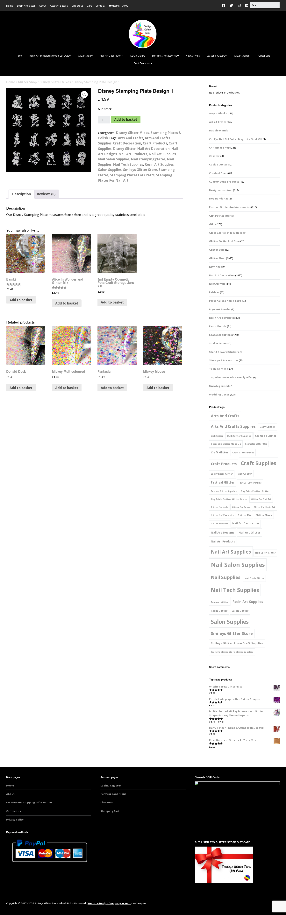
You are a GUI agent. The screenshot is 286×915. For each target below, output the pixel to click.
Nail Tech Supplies (128, 164)
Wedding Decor (219, 394)
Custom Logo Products (224, 181)
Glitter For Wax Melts (222, 515)
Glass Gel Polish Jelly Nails (225, 232)
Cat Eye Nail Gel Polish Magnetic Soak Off (235, 139)
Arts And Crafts (130, 138)
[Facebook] (224, 5)
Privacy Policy (15, 819)
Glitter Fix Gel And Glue (224, 241)
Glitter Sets (264, 55)
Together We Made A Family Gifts (231, 377)
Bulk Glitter (217, 436)
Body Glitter (267, 427)
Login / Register (26, 5)
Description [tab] (21, 194)
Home (9, 5)
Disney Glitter (124, 148)
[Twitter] (231, 5)
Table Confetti (219, 369)
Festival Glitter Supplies (224, 491)
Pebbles (214, 292)
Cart (89, 5)
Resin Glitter (219, 610)
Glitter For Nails (219, 507)
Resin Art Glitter (219, 602)
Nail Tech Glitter (254, 578)
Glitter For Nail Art (261, 499)
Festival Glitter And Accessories (230, 207)
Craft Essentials (142, 63)
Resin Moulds (217, 326)
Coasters (215, 156)
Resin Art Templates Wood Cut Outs (49, 55)
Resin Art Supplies (159, 164)
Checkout (77, 5)
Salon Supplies (110, 169)
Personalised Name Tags (225, 301)
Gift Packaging (219, 215)
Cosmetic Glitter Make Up (226, 443)
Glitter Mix (244, 515)
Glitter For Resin (241, 507)
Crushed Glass (218, 173)
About (42, 5)
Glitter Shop (84, 55)
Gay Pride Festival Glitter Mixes (229, 499)
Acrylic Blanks (137, 55)
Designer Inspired (220, 190)
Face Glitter (244, 473)
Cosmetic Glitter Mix (256, 444)
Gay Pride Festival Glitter (255, 491)
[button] (84, 94)
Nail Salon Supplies (113, 159)
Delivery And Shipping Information (29, 802)
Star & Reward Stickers (224, 352)
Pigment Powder (220, 309)
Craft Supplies (258, 463)
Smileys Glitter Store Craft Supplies (237, 643)
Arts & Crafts (217, 122)
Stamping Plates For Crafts (132, 175)
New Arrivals (193, 55)
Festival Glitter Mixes (250, 482)
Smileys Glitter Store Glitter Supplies (232, 651)
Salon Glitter (240, 610)
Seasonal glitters (220, 335)
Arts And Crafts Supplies (233, 426)
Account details (59, 5)
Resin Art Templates (222, 317)
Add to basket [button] (21, 300)
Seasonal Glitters (216, 55)
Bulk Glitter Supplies (239, 435)
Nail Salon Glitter (265, 552)
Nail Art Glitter (250, 532)
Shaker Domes (218, 343)
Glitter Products (219, 523)
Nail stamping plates (148, 159)
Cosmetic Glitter (265, 435)
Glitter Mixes (263, 515)
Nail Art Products (132, 154)
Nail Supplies (225, 577)
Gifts (212, 224)
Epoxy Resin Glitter (222, 473)
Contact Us (13, 811)
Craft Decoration (127, 143)
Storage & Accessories (164, 55)
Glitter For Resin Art (264, 507)
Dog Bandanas (218, 198)
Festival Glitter (223, 482)
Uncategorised (219, 386)
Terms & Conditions (113, 794)
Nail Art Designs (222, 532)
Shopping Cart (109, 811)
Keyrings (214, 267)
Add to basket (125, 119)
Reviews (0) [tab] (46, 194)
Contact (100, 5)
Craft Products (155, 143)
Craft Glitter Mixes (243, 452)
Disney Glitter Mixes (55, 82)
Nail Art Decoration (110, 55)
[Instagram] (239, 5)
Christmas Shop (219, 147)
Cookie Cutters (219, 164)
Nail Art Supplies (162, 154)
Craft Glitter (219, 452)
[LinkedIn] (246, 5)
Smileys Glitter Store (140, 169)
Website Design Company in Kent (109, 903)
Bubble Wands (218, 130)
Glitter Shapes (241, 55)
